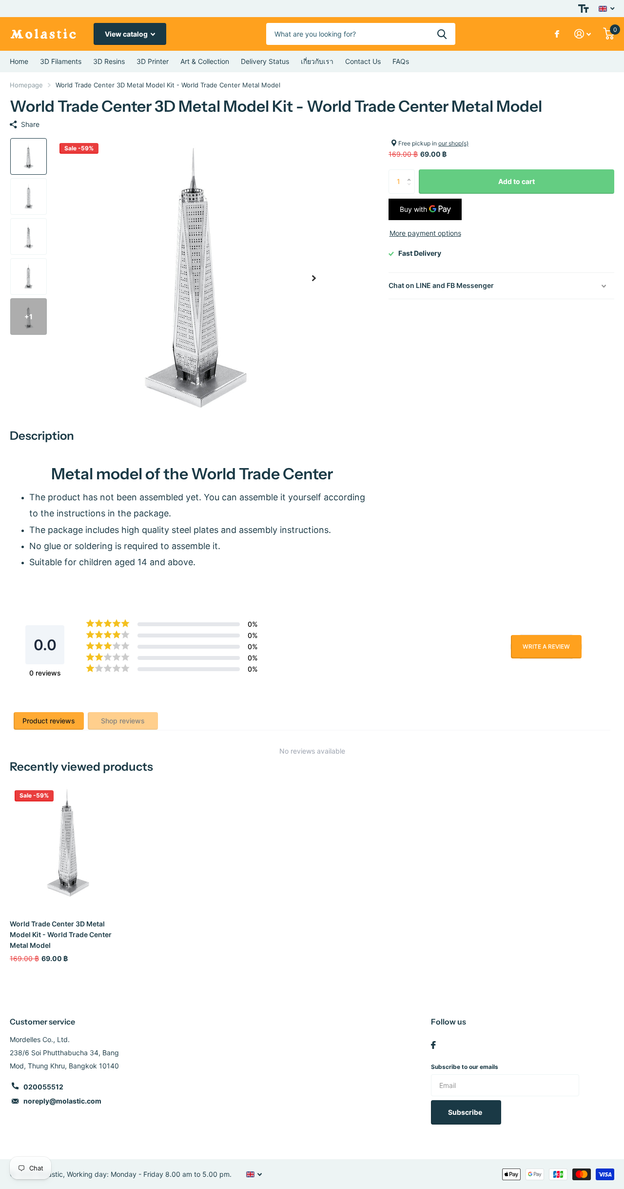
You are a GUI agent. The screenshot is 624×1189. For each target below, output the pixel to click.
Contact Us (363, 61)
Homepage (26, 85)
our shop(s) (453, 143)
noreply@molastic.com (62, 1101)
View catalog (127, 34)
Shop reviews (123, 721)
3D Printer (152, 61)
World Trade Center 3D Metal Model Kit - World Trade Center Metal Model (61, 934)
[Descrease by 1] (411, 190)
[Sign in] (582, 34)
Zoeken (442, 34)
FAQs (400, 61)
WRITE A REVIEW (546, 646)
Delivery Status (265, 61)
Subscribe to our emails (464, 1066)
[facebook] (433, 1045)
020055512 (43, 1087)
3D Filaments (60, 61)
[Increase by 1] (411, 173)
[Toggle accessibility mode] (583, 8)
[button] (314, 278)
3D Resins (109, 61)
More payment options (425, 233)
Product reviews (48, 721)
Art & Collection (204, 61)
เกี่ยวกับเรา (317, 61)
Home (19, 61)
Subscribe (466, 1112)
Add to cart (516, 181)
